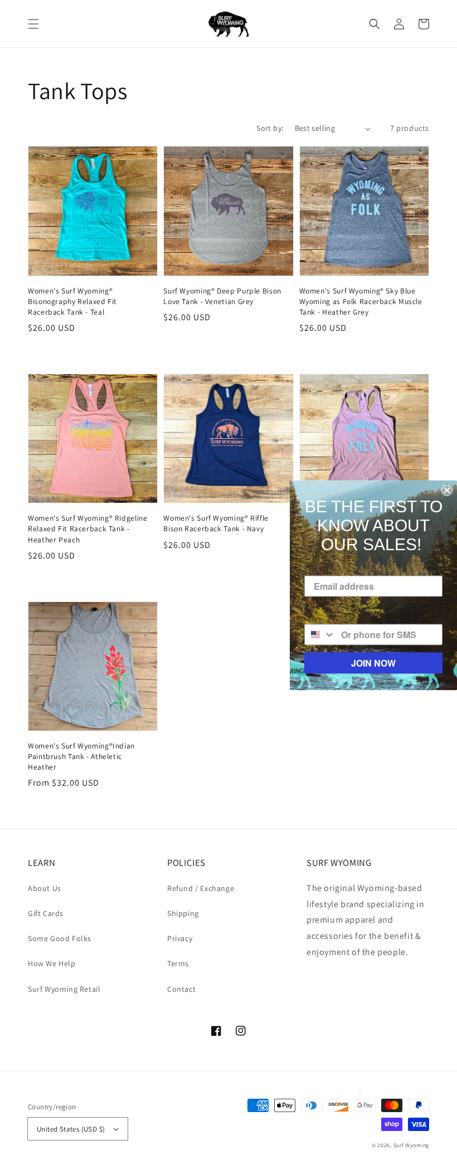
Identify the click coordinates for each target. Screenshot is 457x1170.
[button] (33, 24)
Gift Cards (46, 913)
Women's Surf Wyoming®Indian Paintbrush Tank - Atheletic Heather (81, 756)
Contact (181, 989)
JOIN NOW (373, 662)
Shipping (183, 913)
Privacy (179, 938)
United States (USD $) (71, 1129)
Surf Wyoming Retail (64, 989)
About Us (44, 888)
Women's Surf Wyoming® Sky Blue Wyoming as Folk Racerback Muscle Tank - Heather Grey (360, 301)
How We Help (52, 963)
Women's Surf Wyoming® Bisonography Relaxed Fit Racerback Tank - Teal (72, 301)
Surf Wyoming (411, 1145)
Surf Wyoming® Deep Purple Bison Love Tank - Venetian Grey (222, 296)
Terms (178, 963)
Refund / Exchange (200, 888)
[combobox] (320, 634)
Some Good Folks (59, 938)
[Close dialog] (447, 490)
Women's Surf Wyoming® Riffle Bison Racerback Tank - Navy (216, 523)
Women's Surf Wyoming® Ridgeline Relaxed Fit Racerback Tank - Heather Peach (88, 528)
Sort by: (269, 128)
